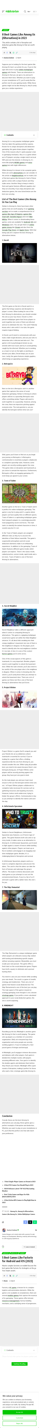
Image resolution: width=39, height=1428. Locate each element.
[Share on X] (10, 52)
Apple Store (24, 230)
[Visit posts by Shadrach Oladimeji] (4, 1230)
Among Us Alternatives (25, 1211)
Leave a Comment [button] (30, 1247)
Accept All (19, 1412)
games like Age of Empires (12, 214)
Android (27, 222)
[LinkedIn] (36, 1230)
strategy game (8, 995)
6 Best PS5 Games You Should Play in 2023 (18, 1185)
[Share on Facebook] (7, 52)
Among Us (13, 1211)
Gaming (5, 30)
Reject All (19, 1423)
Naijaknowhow (17, 175)
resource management (11, 1301)
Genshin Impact (16, 217)
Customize (19, 1418)
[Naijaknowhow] (12, 11)
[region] (19, 1410)
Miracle (6, 1281)
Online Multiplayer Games (26, 1214)
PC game (13, 1288)
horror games (7, 654)
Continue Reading (19, 1364)
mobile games (13, 1295)
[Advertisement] (19, 20)
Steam (17, 227)
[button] (4, 11)
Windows (5, 225)
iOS (32, 222)
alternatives (18, 173)
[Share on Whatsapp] (13, 52)
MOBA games (19, 162)
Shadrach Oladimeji (9, 57)
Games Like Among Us (9, 1214)
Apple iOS (14, 1253)
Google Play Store (9, 230)
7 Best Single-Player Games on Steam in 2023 (19, 1181)
